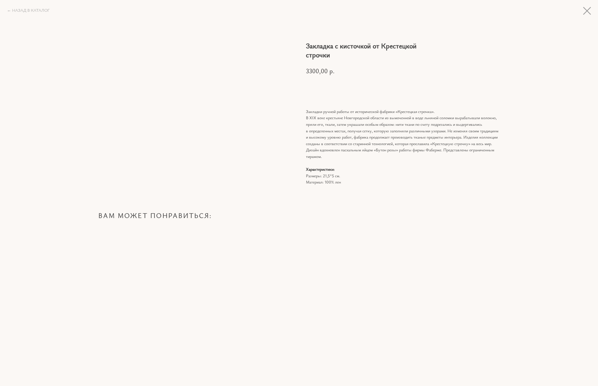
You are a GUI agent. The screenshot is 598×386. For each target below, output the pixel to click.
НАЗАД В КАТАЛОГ (31, 10)
